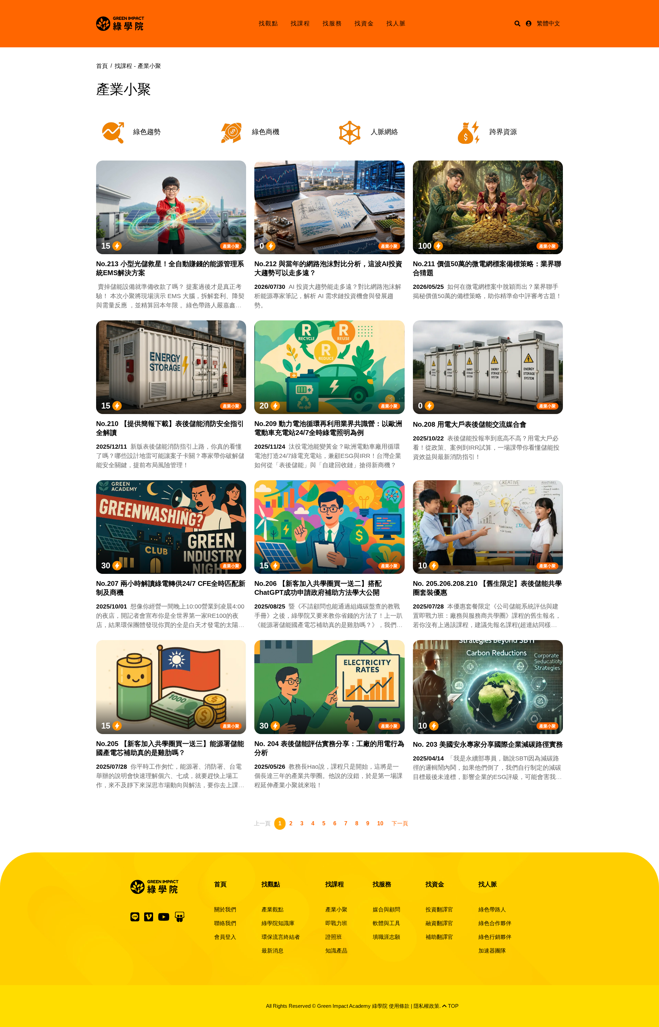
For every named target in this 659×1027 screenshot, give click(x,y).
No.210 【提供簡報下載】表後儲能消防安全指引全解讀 (170, 428)
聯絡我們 (225, 923)
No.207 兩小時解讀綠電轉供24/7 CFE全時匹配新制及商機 (170, 588)
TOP (453, 1006)
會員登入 (225, 937)
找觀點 (268, 23)
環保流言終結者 (281, 937)
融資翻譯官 (439, 923)
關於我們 (225, 909)
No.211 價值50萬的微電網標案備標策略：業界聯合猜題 (487, 268)
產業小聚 (231, 246)
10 (380, 823)
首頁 (102, 66)
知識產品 (336, 951)
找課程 (300, 23)
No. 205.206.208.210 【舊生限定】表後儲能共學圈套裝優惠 (487, 588)
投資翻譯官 (439, 909)
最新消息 (273, 951)
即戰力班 (336, 923)
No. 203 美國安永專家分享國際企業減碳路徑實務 (488, 744)
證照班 (333, 937)
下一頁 (400, 823)
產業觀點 (273, 909)
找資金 (364, 23)
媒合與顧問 (386, 909)
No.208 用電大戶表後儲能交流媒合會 (470, 424)
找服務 (332, 23)
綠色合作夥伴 (494, 923)
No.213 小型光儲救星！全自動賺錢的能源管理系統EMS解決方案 (170, 268)
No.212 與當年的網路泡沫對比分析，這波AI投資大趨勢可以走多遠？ (328, 268)
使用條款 (399, 1006)
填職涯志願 (386, 937)
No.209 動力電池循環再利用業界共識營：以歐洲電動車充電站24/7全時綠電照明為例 (328, 428)
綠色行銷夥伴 (494, 937)
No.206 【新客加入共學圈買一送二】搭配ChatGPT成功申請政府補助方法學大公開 (318, 588)
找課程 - (138, 66)
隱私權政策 (426, 1006)
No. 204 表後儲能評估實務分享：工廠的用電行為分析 (329, 748)
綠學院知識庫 (278, 923)
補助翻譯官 (439, 937)
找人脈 (396, 23)
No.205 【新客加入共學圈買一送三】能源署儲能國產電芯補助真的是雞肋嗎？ (170, 748)
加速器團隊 (492, 951)
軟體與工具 (386, 923)
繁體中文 (548, 23)
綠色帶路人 (492, 909)
